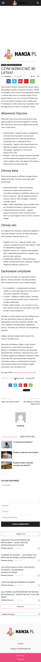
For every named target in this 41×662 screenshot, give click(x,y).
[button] (38, 3)
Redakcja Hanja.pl (7, 548)
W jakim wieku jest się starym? (26, 452)
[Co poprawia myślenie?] (6, 444)
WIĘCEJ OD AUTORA (27, 436)
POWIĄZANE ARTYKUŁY (9, 436)
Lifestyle (4, 65)
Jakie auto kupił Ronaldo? (10, 402)
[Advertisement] (20, 27)
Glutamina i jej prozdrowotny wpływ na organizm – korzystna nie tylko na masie (20, 594)
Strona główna (5, 61)
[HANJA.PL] (20, 54)
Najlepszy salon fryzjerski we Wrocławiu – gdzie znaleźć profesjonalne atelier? (15, 542)
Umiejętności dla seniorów (14, 65)
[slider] (7, 378)
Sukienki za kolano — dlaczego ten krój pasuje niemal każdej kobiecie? (18, 556)
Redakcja (8, 76)
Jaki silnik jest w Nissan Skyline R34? (31, 403)
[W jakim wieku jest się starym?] (6, 455)
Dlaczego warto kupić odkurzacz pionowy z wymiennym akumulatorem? (18, 570)
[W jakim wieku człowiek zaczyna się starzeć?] (6, 465)
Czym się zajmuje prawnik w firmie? (18, 582)
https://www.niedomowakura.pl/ (24, 372)
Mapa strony (20, 655)
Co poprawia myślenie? (23, 442)
